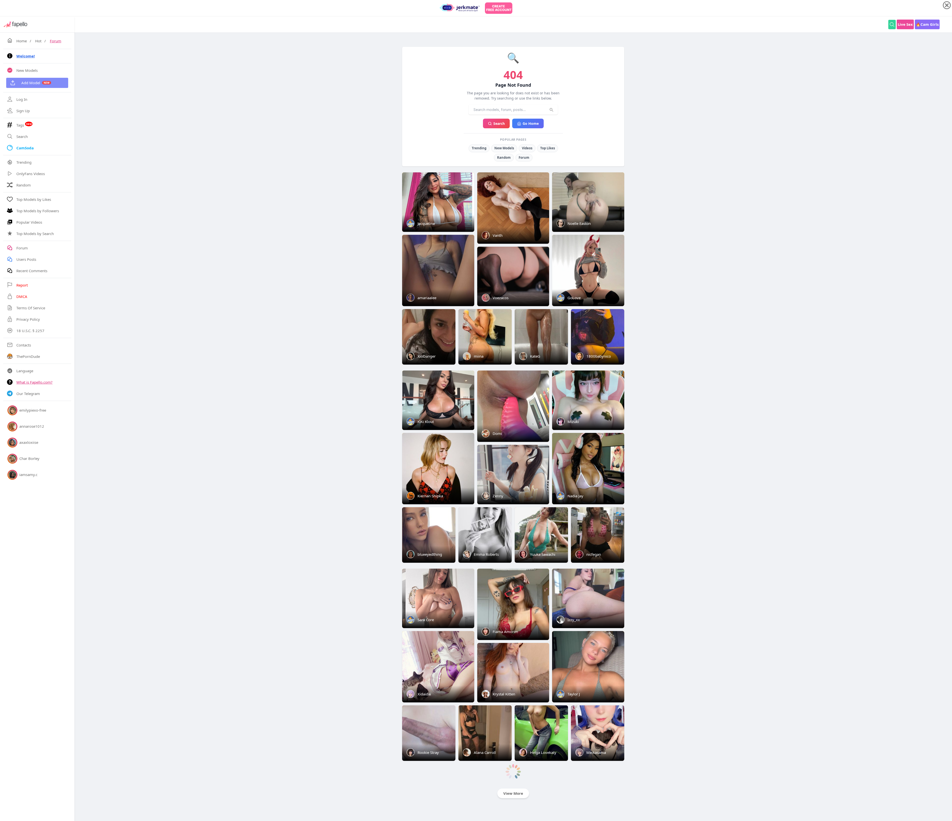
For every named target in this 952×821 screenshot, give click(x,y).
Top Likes (547, 148)
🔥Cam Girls (927, 24)
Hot (38, 40)
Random (504, 157)
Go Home (531, 123)
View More (513, 793)
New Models (504, 148)
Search (499, 123)
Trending (479, 148)
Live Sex (905, 24)
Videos (527, 148)
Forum (55, 40)
